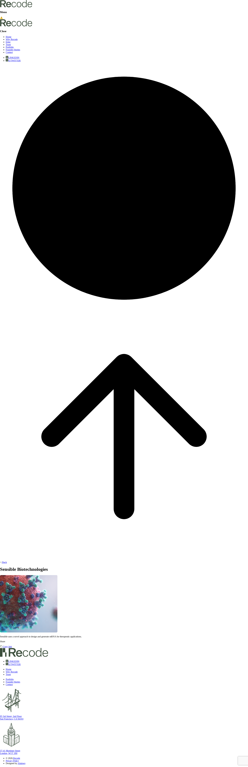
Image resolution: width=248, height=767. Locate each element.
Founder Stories (13, 49)
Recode (16, 758)
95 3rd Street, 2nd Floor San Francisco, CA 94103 (11, 717)
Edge (8, 42)
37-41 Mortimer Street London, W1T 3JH (10, 752)
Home (8, 37)
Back (4, 562)
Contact (9, 52)
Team (8, 44)
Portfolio (10, 47)
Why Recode (12, 39)
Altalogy (22, 763)
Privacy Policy (12, 761)
